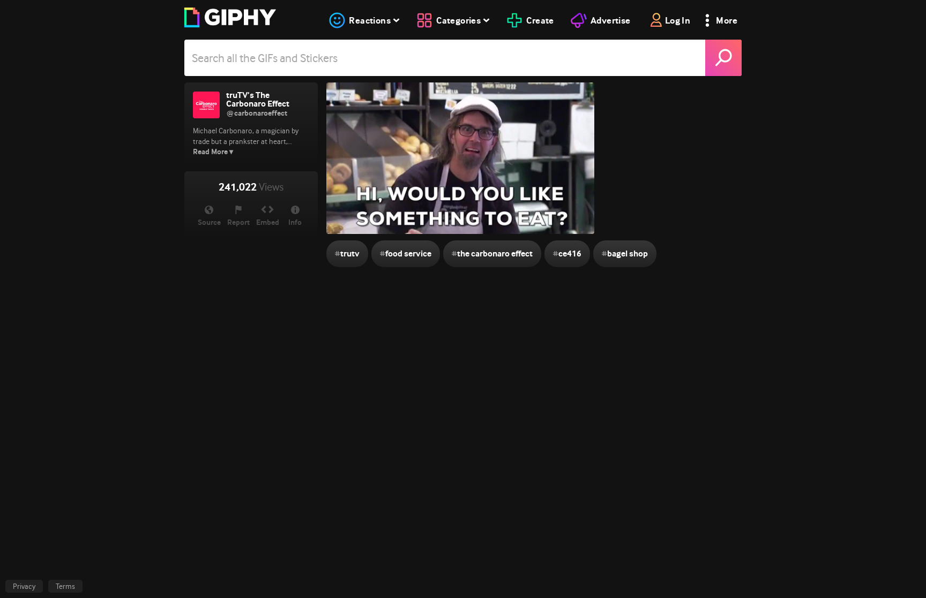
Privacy (24, 586)
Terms (65, 586)
